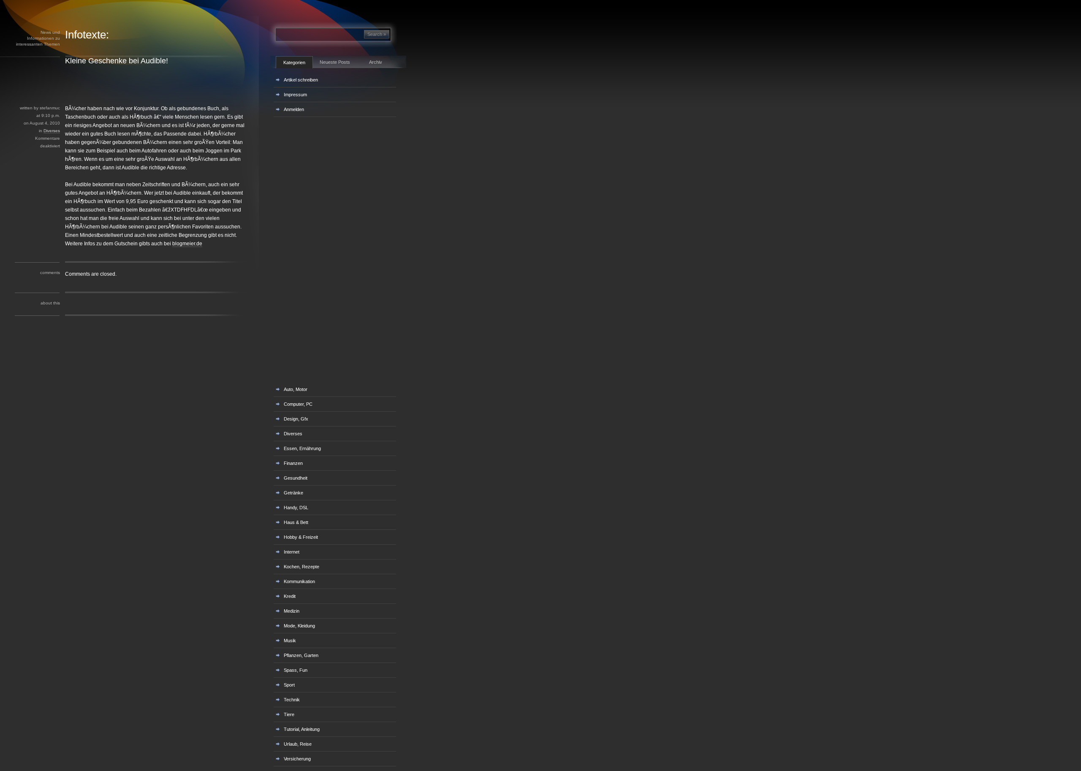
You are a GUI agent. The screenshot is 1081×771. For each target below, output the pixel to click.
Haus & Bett (296, 522)
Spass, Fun (295, 670)
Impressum (295, 94)
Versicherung (297, 758)
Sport (289, 684)
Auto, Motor (295, 389)
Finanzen (293, 463)
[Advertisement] (151, 85)
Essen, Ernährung (302, 448)
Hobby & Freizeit (301, 537)
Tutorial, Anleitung (302, 729)
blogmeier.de (187, 244)
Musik (290, 640)
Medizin (291, 611)
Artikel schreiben (301, 79)
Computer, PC (298, 404)
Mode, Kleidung (299, 625)
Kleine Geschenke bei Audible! (116, 61)
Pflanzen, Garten (301, 655)
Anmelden (294, 109)
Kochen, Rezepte (301, 566)
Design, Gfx (296, 418)
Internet (291, 551)
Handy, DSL (296, 507)
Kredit (290, 596)
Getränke (293, 492)
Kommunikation (299, 581)
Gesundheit (295, 478)
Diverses (51, 130)
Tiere (289, 714)
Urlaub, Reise (298, 744)
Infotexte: (87, 34)
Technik (292, 699)
